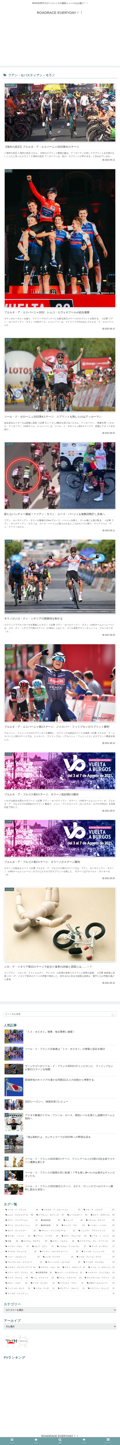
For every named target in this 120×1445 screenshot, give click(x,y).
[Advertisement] (60, 44)
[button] (113, 1015)
